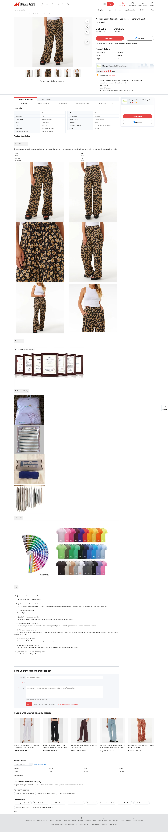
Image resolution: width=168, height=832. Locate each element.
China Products (46, 818)
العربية (94, 820)
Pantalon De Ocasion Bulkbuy (42, 807)
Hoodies (121, 772)
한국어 (100, 820)
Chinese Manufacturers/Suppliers (61, 818)
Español (45, 820)
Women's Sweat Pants (50, 14)
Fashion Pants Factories (76, 803)
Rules (152, 10)
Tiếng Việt (128, 820)
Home (15, 14)
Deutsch (80, 820)
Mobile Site (126, 818)
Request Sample (131, 43)
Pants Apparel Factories (23, 803)
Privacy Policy (113, 824)
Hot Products (36, 818)
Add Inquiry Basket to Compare (53, 81)
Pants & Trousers (37, 14)
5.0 (130, 103)
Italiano (74, 820)
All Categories (21, 10)
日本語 (105, 820)
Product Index (117, 818)
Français (58, 820)
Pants (16, 772)
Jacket (86, 772)
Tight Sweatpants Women (67, 793)
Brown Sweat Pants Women (46, 793)
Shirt (85, 768)
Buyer (109, 10)
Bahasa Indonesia (138, 820)
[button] (112, 103)
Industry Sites (96, 818)
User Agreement (95, 824)
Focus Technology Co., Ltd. (71, 824)
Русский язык (66, 820)
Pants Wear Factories (58, 803)
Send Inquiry (109, 38)
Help (119, 10)
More (15, 811)
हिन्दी (110, 820)
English (39, 820)
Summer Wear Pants (125, 803)
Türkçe (122, 820)
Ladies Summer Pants (141, 803)
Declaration (104, 824)
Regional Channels (107, 818)
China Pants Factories (40, 803)
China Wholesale (76, 818)
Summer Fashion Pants (107, 803)
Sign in (152, 5)
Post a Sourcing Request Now (68, 704)
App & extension (130, 10)
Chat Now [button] (141, 38)
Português (51, 820)
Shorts (121, 768)
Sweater (16, 768)
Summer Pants (91, 803)
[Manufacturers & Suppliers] (24, 4)
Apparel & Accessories (25, 14)
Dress (50, 772)
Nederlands (88, 820)
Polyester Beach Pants (22, 807)
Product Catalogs (41, 764)
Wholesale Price (87, 818)
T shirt (51, 768)
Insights (133, 818)
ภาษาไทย (115, 820)
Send (28, 704)
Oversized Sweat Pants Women (25, 793)
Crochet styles (18, 775)
